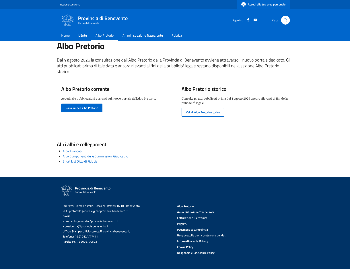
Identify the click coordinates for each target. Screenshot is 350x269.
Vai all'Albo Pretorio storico (203, 112)
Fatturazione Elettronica (192, 218)
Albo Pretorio (185, 206)
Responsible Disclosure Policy (196, 253)
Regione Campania (70, 4)
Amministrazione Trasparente (195, 212)
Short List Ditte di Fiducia (80, 161)
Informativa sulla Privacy (192, 241)
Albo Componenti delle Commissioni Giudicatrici (96, 156)
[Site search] (285, 20)
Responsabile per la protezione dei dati (201, 235)
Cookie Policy (185, 247)
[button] (263, 4)
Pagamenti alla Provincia (192, 229)
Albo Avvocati (72, 151)
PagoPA (182, 223)
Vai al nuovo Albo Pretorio (82, 108)
